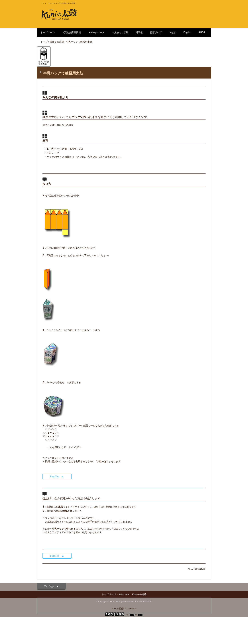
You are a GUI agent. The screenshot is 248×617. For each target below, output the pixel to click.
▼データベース (96, 32)
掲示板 (139, 32)
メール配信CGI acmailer (124, 608)
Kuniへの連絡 (139, 594)
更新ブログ (156, 32)
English (187, 32)
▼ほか (172, 32)
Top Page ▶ (51, 586)
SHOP (201, 32)
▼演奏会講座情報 (71, 32)
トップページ (47, 32)
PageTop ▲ (57, 476)
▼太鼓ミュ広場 (120, 32)
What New (124, 594)
